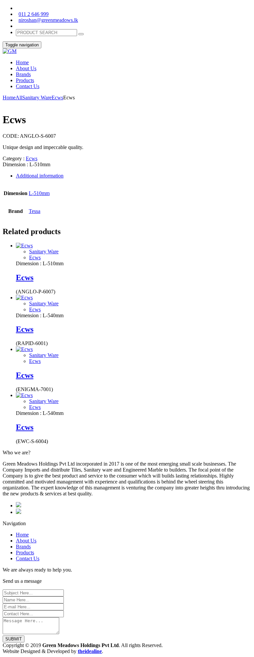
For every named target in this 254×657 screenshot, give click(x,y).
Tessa (34, 211)
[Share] (232, 7)
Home (9, 97)
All (19, 97)
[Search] (81, 34)
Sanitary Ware (37, 97)
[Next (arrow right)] (242, 328)
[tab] (133, 176)
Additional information (40, 175)
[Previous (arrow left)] (11, 328)
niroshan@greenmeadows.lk (48, 20)
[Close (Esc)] (217, 7)
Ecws (57, 97)
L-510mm (39, 193)
